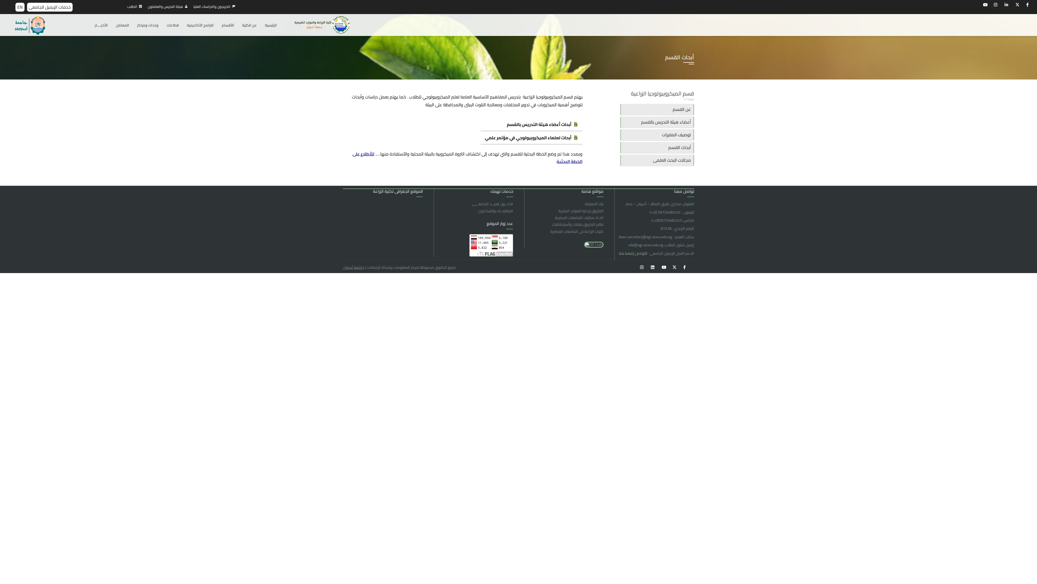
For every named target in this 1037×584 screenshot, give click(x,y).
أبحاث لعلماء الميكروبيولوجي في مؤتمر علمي (528, 138)
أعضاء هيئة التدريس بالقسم (666, 122)
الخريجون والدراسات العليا (211, 6)
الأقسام (228, 25)
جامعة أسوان (353, 267)
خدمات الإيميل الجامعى (50, 7)
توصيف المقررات (676, 135)
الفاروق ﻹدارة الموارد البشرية (581, 210)
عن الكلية (249, 25)
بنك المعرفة (594, 203)
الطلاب (132, 6)
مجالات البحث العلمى (672, 160)
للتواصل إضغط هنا (633, 253)
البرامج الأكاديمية (200, 25)
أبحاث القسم (679, 147)
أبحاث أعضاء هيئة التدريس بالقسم (539, 124)
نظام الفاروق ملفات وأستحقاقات (578, 224)
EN (20, 7)
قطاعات (173, 25)
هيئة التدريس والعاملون (165, 6)
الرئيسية (271, 25)
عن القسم (682, 109)
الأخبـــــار (101, 25)
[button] (532, 124)
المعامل (122, 25)
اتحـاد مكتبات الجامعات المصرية (579, 217)
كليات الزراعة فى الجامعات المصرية (577, 231)
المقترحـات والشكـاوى (495, 210)
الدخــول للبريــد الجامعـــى (492, 203)
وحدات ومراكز (148, 25)
